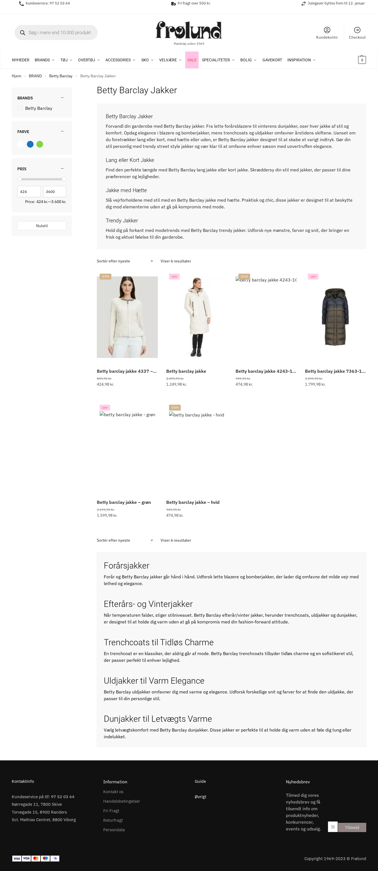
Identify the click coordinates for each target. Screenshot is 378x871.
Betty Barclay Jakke (186, 371)
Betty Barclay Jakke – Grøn (124, 502)
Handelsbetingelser (121, 801)
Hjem (16, 75)
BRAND (35, 75)
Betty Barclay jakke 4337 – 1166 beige (127, 371)
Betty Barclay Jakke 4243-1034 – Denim (266, 371)
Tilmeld (352, 827)
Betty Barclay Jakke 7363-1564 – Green (335, 371)
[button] (354, 60)
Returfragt (113, 820)
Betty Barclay (60, 75)
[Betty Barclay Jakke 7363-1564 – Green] (335, 317)
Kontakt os (113, 791)
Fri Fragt (111, 810)
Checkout (357, 37)
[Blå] (30, 144)
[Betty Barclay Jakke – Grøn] (127, 448)
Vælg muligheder (127, 396)
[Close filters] (73, 87)
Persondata (114, 829)
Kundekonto (327, 37)
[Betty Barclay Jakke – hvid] (196, 448)
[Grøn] (39, 144)
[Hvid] (20, 144)
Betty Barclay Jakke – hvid (193, 502)
